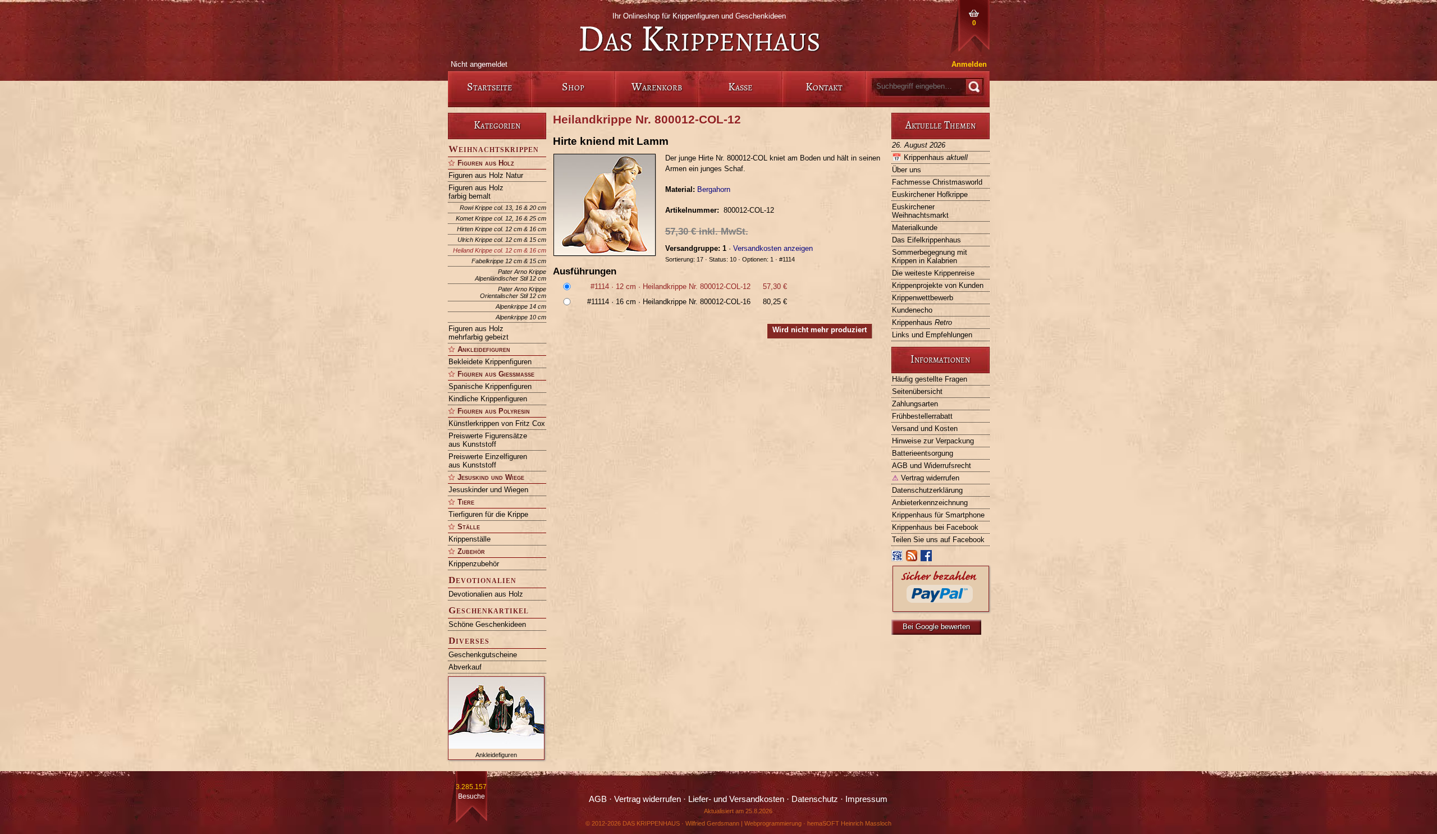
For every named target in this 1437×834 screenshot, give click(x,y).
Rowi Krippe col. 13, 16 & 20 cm (503, 207)
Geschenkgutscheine (483, 654)
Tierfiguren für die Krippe (488, 514)
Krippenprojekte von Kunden (937, 285)
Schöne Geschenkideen (487, 624)
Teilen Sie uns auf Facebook (938, 539)
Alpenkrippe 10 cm (521, 317)
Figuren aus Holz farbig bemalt (476, 192)
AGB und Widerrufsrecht (931, 465)
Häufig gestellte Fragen (929, 379)
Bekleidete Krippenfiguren (490, 362)
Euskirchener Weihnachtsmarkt (920, 211)
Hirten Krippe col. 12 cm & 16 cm (501, 229)
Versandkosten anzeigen (773, 248)
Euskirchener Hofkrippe (930, 194)
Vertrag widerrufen (925, 478)
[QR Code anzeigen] (897, 558)
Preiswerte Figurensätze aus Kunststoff (488, 440)
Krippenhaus (930, 157)
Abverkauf (465, 667)
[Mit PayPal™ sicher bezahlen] (940, 608)
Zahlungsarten (915, 404)
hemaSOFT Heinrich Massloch (849, 823)
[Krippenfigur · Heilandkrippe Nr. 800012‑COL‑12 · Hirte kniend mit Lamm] (609, 204)
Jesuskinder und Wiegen (488, 489)
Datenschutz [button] (814, 799)
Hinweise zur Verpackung (933, 441)
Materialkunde (914, 227)
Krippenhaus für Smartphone (938, 515)
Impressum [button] (866, 799)
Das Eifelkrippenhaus (926, 240)
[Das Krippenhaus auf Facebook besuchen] (927, 558)
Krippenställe (470, 539)
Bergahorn (713, 189)
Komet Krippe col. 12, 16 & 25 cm (501, 218)
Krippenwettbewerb (922, 298)
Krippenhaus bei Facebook (935, 527)
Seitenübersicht (917, 391)
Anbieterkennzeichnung (930, 502)
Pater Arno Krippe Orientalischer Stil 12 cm (513, 292)
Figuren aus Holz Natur (486, 175)
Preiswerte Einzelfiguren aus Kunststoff (488, 460)
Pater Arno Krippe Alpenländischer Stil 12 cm (510, 275)
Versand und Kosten (925, 428)
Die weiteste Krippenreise (933, 273)
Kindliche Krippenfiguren (488, 399)
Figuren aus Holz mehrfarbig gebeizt (479, 332)
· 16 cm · (687, 301)
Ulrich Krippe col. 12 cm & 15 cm (501, 239)
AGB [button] (598, 799)
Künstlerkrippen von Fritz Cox (497, 423)
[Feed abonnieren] (912, 558)
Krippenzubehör (474, 564)
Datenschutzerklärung (927, 490)
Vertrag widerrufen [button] (647, 799)
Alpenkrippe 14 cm (521, 306)
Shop (573, 86)
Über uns (906, 170)
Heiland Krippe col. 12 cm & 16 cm (499, 250)
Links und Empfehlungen (932, 335)
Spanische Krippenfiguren (490, 386)
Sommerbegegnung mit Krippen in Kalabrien (929, 256)
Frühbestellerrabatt (922, 416)
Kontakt (824, 86)
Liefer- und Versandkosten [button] (736, 799)
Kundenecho (912, 310)
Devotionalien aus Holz (486, 594)
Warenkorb (656, 86)
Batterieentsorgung (922, 453)
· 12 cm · (689, 286)
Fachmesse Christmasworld (937, 182)
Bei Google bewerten (936, 626)
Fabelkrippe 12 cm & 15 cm (509, 261)
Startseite (489, 86)
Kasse (740, 86)
